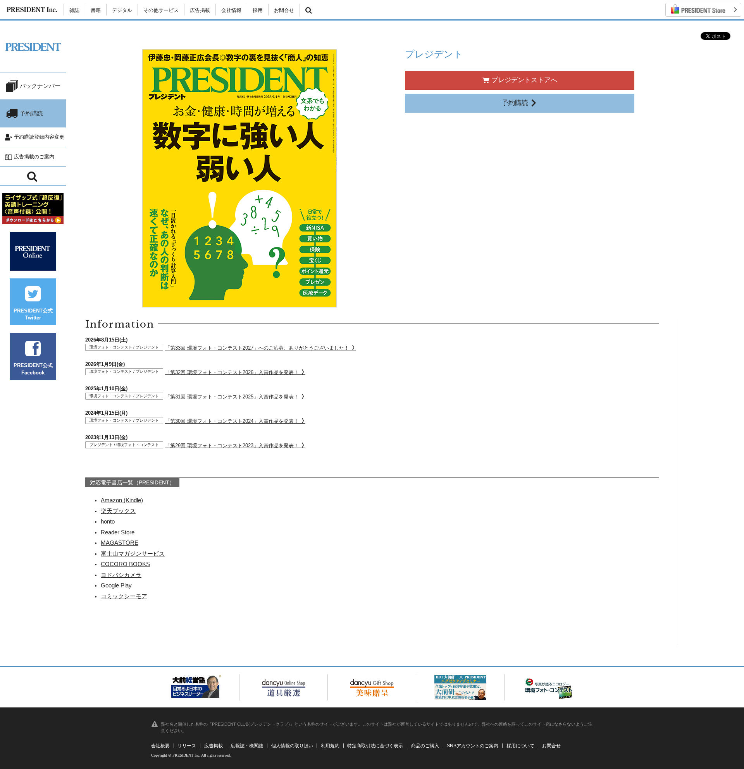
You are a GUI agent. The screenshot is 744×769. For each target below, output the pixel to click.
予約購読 (516, 102)
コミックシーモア (124, 596)
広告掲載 (200, 10)
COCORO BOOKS (125, 564)
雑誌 (74, 10)
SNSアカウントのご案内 (472, 745)
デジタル (122, 10)
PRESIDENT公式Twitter (33, 314)
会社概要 (160, 745)
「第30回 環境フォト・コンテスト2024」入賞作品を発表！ (195, 421)
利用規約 (330, 745)
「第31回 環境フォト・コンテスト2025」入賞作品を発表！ (195, 397)
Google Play (116, 585)
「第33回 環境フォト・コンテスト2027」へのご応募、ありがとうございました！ (220, 348)
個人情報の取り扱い (292, 745)
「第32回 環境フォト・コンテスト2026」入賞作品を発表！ (195, 372)
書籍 (96, 10)
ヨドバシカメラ (121, 575)
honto (108, 521)
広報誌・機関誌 (247, 745)
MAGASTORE (119, 542)
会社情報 (231, 10)
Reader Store (117, 532)
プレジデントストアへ (523, 80)
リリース (186, 745)
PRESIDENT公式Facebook (33, 368)
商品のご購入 (425, 745)
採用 (258, 10)
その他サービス (161, 10)
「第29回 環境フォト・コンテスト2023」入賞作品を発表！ (195, 445)
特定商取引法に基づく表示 (375, 745)
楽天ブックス (118, 511)
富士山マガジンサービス (133, 553)
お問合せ (284, 10)
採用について (520, 745)
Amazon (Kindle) (122, 500)
